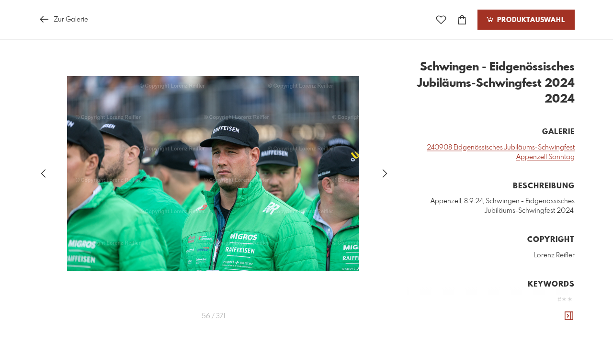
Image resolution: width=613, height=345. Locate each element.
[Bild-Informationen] (569, 316)
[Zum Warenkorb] (462, 19)
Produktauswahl (530, 20)
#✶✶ (565, 300)
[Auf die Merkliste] (441, 19)
